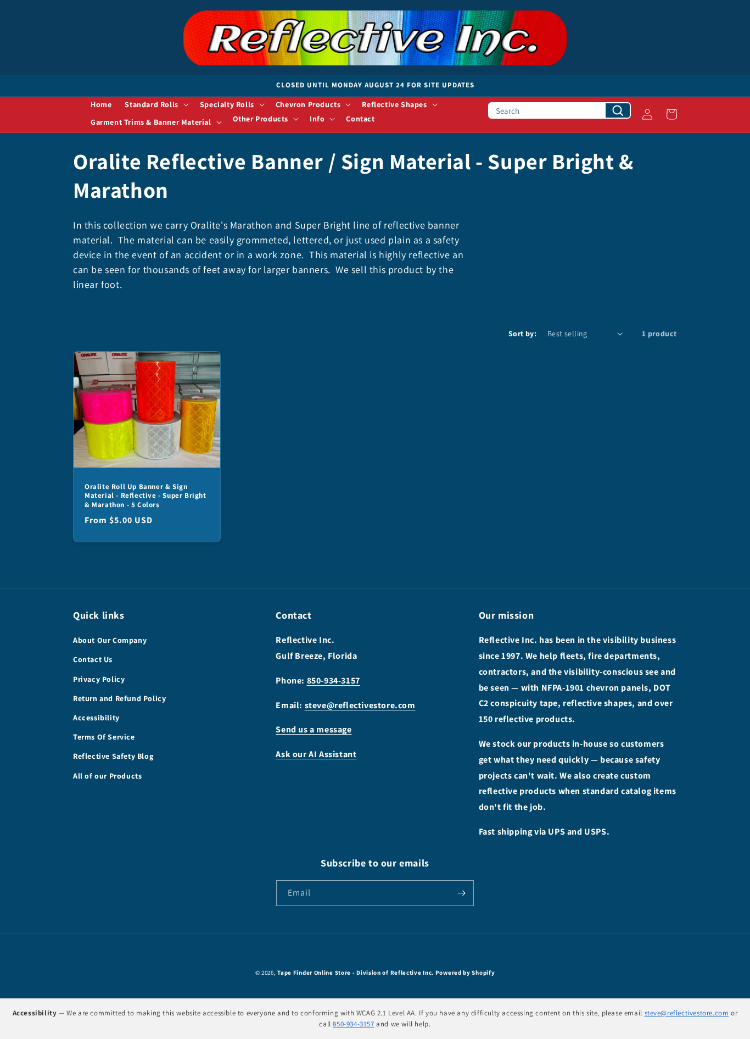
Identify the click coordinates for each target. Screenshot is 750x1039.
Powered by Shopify (465, 972)
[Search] (618, 110)
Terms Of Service (104, 737)
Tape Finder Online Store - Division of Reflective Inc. (355, 972)
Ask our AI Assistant (316, 754)
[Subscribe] (461, 893)
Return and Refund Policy (119, 698)
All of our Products (107, 776)
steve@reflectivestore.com (360, 705)
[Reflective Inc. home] (375, 37)
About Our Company (110, 640)
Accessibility (96, 718)
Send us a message (313, 729)
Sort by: (522, 333)
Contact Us (93, 659)
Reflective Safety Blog (113, 756)
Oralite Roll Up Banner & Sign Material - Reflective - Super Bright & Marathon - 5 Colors (145, 495)
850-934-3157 (333, 680)
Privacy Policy (99, 679)
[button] (155, 104)
